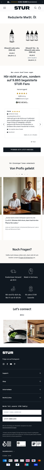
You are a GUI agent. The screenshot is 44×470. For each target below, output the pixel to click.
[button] (5, 124)
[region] (22, 124)
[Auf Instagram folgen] (4, 364)
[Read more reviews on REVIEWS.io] (22, 102)
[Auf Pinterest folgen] (15, 364)
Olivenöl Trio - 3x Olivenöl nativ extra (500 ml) (32, 50)
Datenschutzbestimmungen (9, 427)
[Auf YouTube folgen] (11, 364)
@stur (22, 315)
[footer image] (22, 352)
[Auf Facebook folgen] (7, 364)
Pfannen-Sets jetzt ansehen (22, 149)
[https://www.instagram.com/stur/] (15, 331)
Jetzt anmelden (10, 419)
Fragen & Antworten (26, 257)
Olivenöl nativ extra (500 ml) (11, 49)
